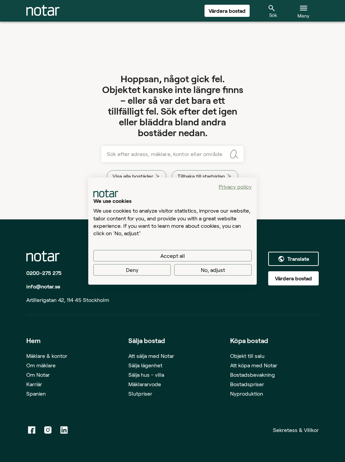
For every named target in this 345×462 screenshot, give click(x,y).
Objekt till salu (247, 355)
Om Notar (38, 374)
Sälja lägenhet (145, 365)
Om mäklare (41, 365)
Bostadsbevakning (252, 374)
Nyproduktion (246, 393)
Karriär (34, 384)
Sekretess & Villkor (296, 430)
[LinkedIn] (64, 430)
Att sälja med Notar (151, 355)
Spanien (36, 393)
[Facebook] (31, 430)
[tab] (43, 11)
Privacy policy (235, 186)
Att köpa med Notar (253, 365)
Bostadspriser (247, 384)
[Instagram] (47, 430)
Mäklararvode (144, 384)
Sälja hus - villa (146, 374)
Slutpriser (140, 393)
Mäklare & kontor (46, 355)
